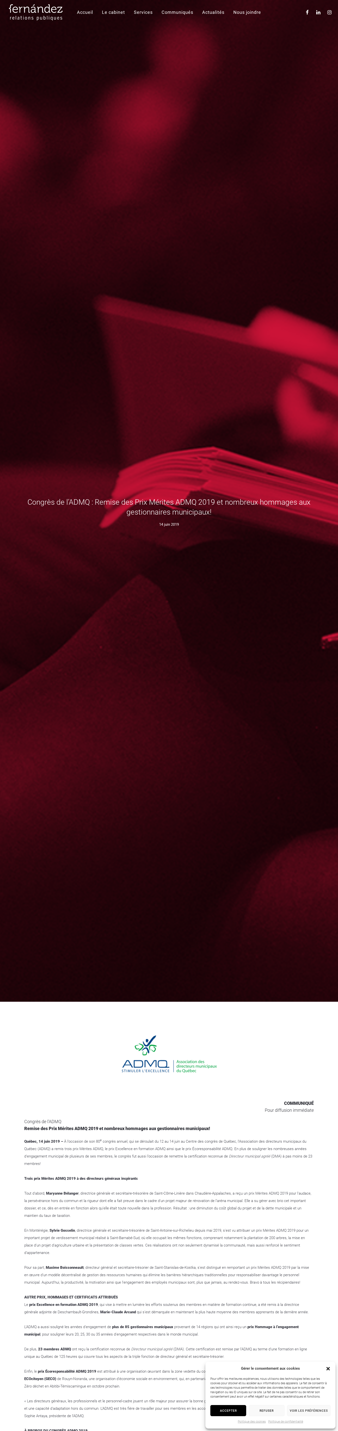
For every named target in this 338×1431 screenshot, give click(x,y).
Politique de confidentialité (285, 1421)
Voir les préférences (309, 1410)
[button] (328, 1368)
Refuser (267, 1410)
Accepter (228, 1410)
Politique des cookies (252, 1421)
